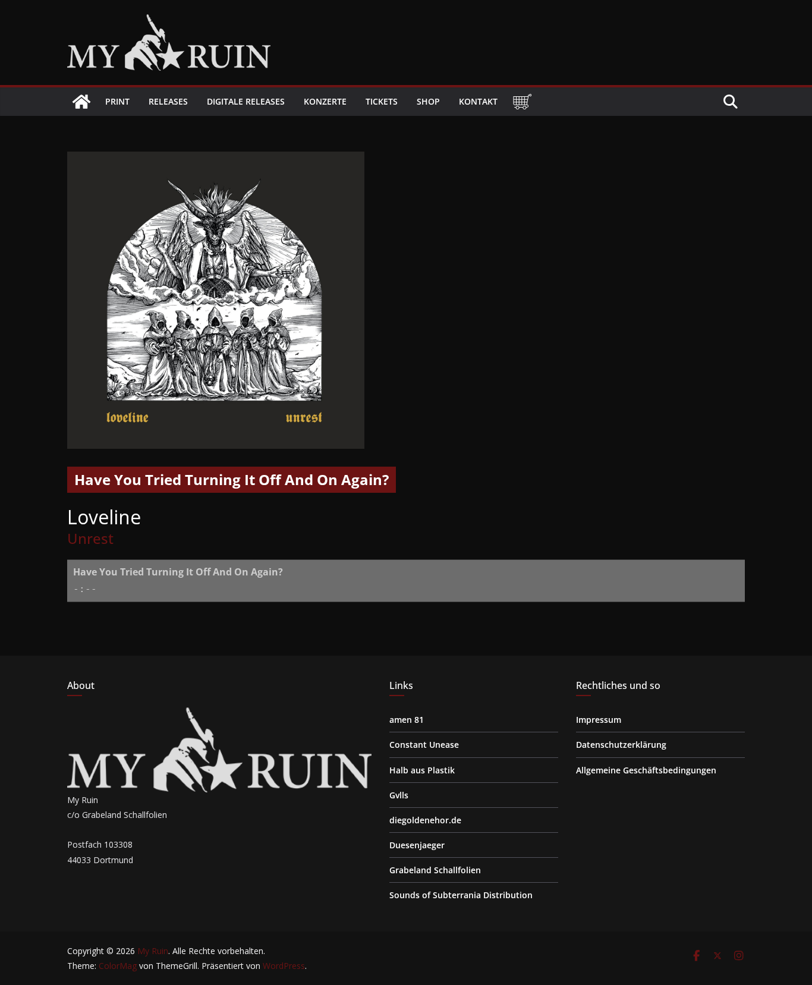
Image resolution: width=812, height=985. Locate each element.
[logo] (219, 714)
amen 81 (406, 719)
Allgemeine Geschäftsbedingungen (646, 770)
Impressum (598, 719)
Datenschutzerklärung (621, 744)
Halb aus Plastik (422, 770)
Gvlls (398, 795)
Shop (428, 101)
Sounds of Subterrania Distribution (461, 895)
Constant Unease (424, 744)
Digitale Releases (246, 101)
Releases (168, 101)
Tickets (382, 101)
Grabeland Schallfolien (435, 870)
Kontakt (478, 101)
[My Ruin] (81, 101)
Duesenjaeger (417, 845)
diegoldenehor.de (425, 820)
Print (117, 101)
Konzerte (325, 101)
